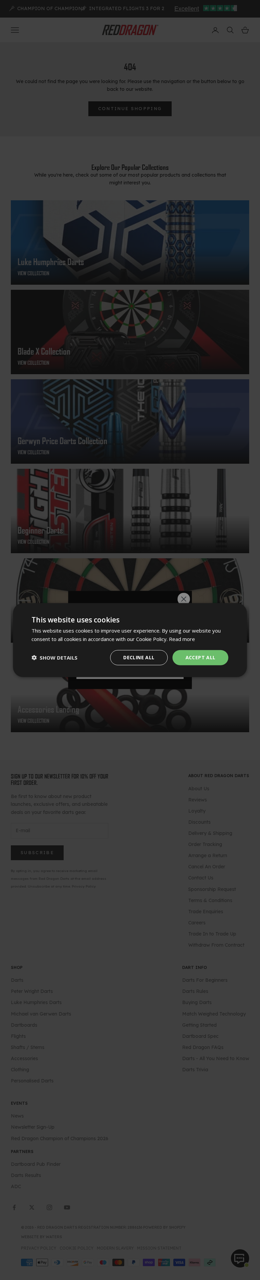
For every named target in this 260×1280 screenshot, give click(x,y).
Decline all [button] (138, 657)
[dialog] (130, 640)
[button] (54, 657)
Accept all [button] (201, 657)
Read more (182, 639)
